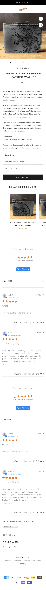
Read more (7, 364)
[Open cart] (43, 9)
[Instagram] (9, 546)
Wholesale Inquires (10, 526)
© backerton (23, 557)
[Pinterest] (15, 546)
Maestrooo (17, 561)
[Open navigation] (3, 9)
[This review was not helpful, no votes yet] (41, 322)
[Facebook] (4, 546)
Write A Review (23, 269)
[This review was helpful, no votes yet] (37, 322)
